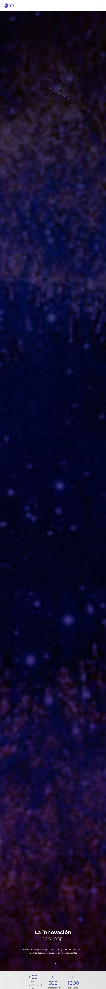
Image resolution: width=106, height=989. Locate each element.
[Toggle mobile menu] (100, 5)
